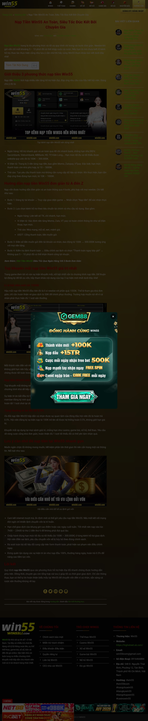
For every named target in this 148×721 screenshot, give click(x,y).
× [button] (113, 316)
